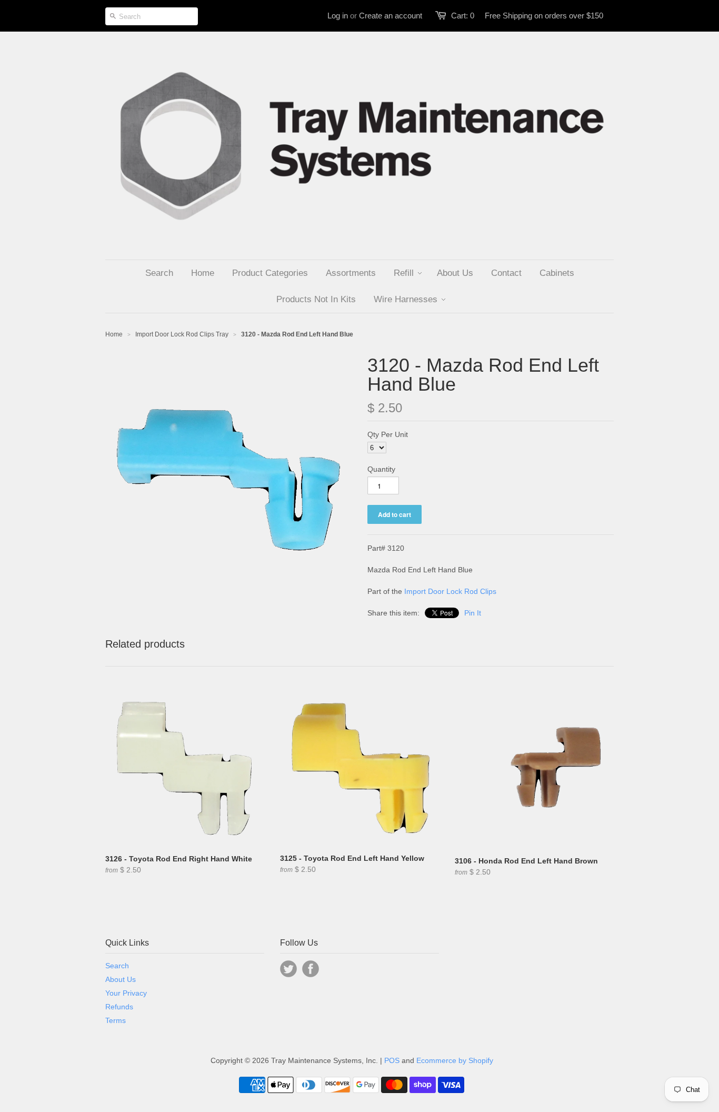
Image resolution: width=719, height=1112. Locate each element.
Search (117, 965)
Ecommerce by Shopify (454, 1060)
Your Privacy (126, 993)
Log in (337, 15)
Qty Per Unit (387, 434)
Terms (115, 1020)
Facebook (310, 968)
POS (392, 1060)
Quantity (381, 469)
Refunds (119, 1006)
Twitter (288, 968)
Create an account (390, 15)
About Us (120, 979)
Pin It (472, 613)
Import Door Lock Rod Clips (450, 591)
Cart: (462, 15)
